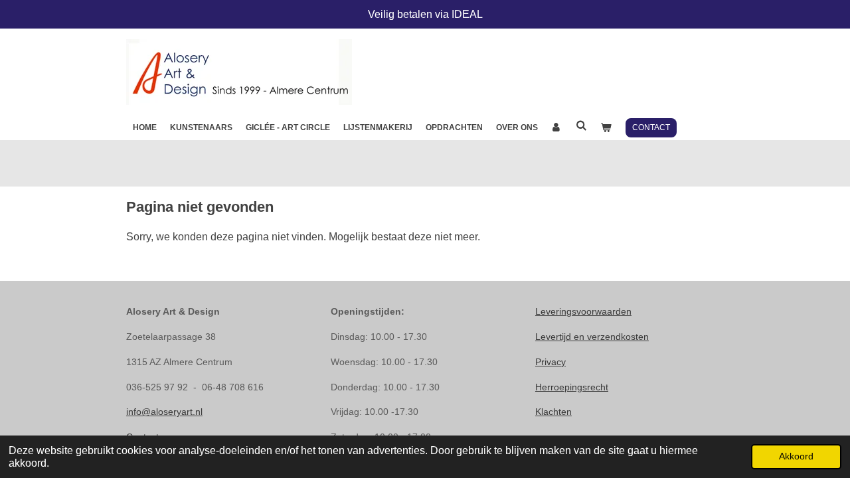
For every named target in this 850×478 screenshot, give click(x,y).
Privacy (550, 362)
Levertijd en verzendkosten (592, 336)
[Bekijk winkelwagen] (606, 127)
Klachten (553, 411)
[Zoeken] (581, 125)
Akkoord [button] (796, 456)
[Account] (557, 127)
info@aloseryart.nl (164, 411)
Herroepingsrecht (571, 387)
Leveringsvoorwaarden (583, 311)
